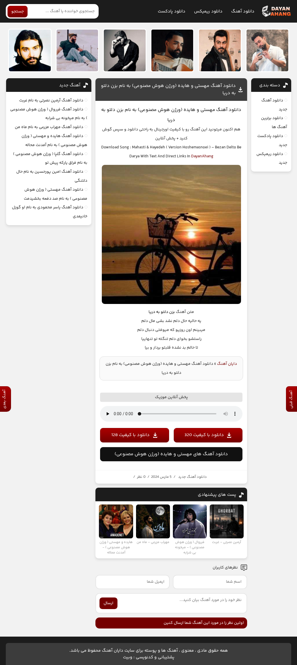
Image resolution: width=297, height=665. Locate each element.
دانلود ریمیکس (208, 11)
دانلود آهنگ (242, 11)
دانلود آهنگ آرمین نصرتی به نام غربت (51, 100)
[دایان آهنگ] (276, 11)
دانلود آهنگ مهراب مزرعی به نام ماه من (49, 127)
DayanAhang (202, 156)
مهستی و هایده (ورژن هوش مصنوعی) (176, 110)
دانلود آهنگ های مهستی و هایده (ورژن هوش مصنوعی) (171, 454)
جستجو (17, 11)
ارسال (108, 603)
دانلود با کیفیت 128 (130, 435)
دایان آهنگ (227, 364)
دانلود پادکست (171, 11)
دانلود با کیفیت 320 (204, 435)
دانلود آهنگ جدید (192, 477)
